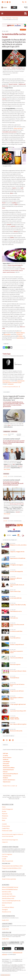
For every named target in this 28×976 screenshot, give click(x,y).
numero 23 (20, 334)
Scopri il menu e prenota (9, 879)
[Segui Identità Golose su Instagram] (5, 2)
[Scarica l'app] (6, 948)
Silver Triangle (7, 469)
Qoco (3, 905)
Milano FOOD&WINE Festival (10, 887)
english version (22, 29)
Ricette (4, 811)
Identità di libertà (7, 903)
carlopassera (10, 384)
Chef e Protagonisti (7, 809)
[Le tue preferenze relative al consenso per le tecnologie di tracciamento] (1, 732)
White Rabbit (7, 334)
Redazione (5, 816)
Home (3, 18)
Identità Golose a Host (8, 898)
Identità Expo (20, 338)
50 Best (20, 336)
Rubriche (8, 18)
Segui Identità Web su (8, 736)
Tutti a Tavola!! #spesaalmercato (11, 900)
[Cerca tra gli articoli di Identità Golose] (23, 2)
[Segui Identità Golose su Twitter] (7, 2)
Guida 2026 (5, 920)
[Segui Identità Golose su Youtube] (10, 2)
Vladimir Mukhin (20, 332)
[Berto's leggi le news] (14, 7)
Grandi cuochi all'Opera (8, 896)
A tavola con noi (6, 912)
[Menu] (2, 13)
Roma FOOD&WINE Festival (9, 889)
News (3, 820)
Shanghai (5, 909)
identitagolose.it (6, 380)
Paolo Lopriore (18, 128)
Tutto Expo (15, 18)
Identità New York (7, 894)
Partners (4, 818)
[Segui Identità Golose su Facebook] (3, 2)
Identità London (6, 892)
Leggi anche (6, 392)
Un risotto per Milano (8, 907)
